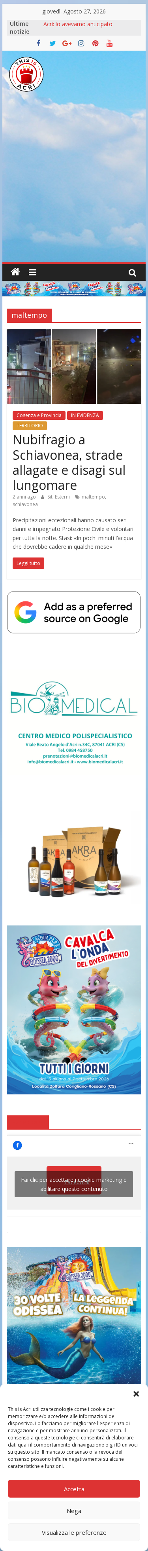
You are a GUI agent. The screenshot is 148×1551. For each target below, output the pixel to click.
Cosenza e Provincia (39, 415)
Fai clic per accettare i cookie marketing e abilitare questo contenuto (74, 1184)
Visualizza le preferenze (74, 1532)
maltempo (93, 496)
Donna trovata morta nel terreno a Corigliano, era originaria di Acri (88, 27)
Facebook (27, 1121)
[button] (136, 1394)
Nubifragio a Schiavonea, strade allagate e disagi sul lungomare (69, 462)
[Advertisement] (74, 184)
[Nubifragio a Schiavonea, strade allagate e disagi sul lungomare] (74, 333)
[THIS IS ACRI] (15, 272)
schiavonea (25, 504)
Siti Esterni (59, 496)
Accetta (74, 1489)
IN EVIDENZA (85, 415)
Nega (74, 1511)
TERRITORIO (30, 425)
